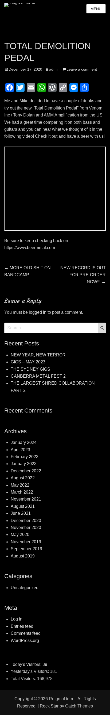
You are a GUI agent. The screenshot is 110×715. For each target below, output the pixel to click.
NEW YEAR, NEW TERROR (38, 355)
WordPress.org (25, 640)
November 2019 (26, 541)
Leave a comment (81, 69)
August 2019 (23, 556)
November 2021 (26, 499)
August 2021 (23, 506)
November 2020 (26, 527)
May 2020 (20, 534)
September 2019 (26, 548)
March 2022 (22, 492)
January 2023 (24, 463)
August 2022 (23, 478)
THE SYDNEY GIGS (30, 369)
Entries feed (22, 626)
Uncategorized (24, 587)
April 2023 (20, 449)
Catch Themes (79, 706)
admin (54, 69)
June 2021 (21, 513)
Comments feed (26, 633)
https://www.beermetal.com (29, 247)
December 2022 (26, 471)
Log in (16, 619)
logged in (37, 312)
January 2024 (24, 442)
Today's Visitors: (26, 664)
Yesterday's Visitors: (30, 671)
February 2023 (24, 456)
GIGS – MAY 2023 (28, 362)
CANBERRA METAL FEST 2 (38, 376)
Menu (96, 9)
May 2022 (20, 485)
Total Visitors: (24, 678)
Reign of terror (62, 698)
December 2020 (26, 520)
